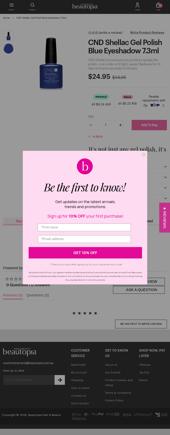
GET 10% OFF (85, 252)
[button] (164, 218)
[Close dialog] (143, 154)
